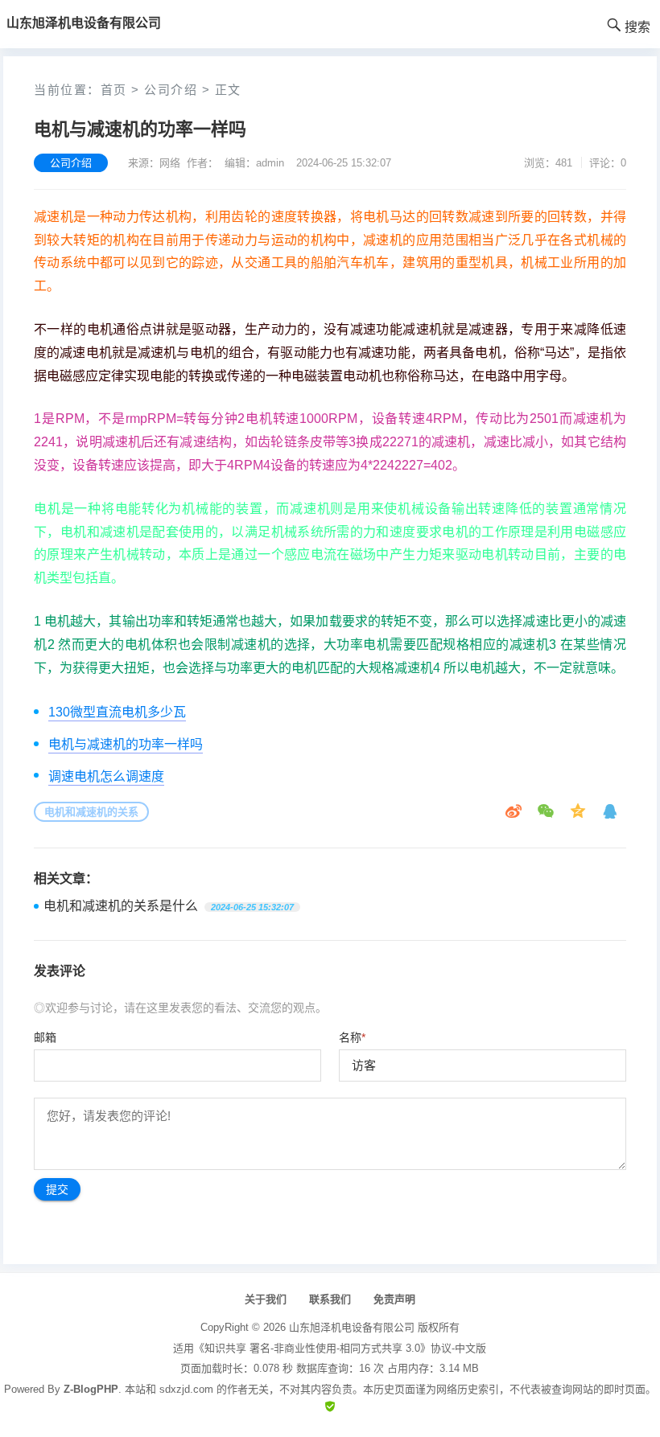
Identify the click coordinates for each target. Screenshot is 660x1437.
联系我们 (330, 1299)
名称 (352, 1037)
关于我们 (266, 1299)
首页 (114, 89)
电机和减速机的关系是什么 (120, 906)
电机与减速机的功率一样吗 (125, 744)
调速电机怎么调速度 (106, 776)
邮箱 (45, 1037)
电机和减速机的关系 (91, 812)
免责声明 (394, 1299)
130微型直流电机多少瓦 (117, 712)
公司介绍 (170, 89)
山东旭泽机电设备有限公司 (352, 1327)
